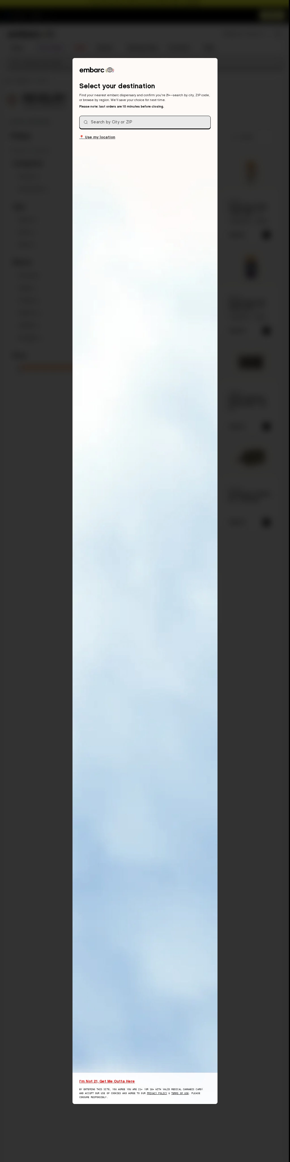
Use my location (97, 136)
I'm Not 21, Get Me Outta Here (107, 1081)
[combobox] (145, 122)
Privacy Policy (157, 1093)
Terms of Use (180, 1093)
